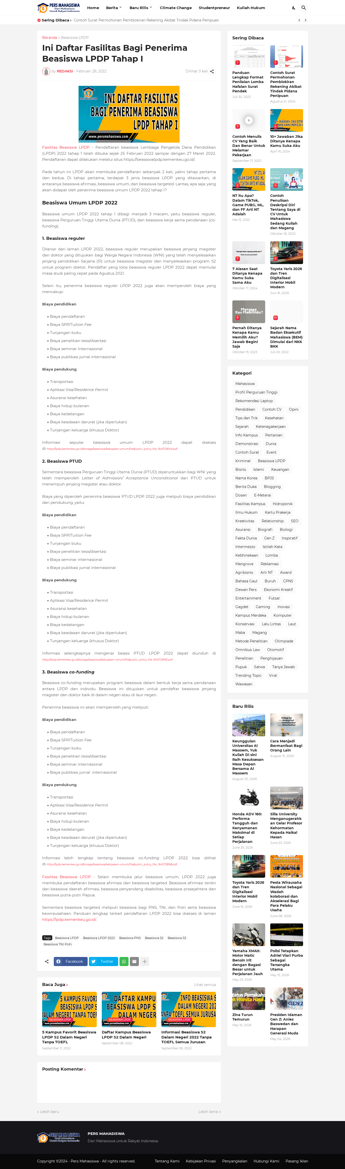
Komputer (283, 615)
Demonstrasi (246, 443)
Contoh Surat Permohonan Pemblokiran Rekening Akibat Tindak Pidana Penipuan (286, 84)
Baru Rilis (139, 7)
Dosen (241, 495)
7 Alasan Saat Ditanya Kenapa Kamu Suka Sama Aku (247, 276)
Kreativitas (244, 521)
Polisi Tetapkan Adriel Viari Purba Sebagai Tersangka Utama (286, 960)
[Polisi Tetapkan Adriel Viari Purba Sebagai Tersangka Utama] (286, 934)
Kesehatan (274, 418)
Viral (273, 675)
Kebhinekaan (246, 555)
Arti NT (266, 572)
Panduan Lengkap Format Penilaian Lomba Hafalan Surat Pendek (248, 81)
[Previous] (299, 20)
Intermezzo (245, 546)
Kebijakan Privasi (201, 1161)
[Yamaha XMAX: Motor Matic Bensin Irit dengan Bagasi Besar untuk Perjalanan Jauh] (248, 934)
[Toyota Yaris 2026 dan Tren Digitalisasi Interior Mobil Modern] (248, 866)
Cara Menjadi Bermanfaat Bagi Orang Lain (286, 745)
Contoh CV (272, 409)
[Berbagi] (212, 71)
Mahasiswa (245, 383)
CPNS (288, 581)
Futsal (274, 598)
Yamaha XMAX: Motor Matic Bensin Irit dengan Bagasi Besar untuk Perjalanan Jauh (247, 962)
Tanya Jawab (283, 667)
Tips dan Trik (246, 418)
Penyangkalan (234, 1161)
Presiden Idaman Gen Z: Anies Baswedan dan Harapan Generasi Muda (286, 1023)
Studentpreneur (214, 7)
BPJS (269, 478)
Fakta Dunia (246, 538)
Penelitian (244, 658)
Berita (112, 7)
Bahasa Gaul (246, 581)
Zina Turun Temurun (242, 1017)
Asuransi (243, 529)
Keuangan (280, 469)
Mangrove (244, 564)
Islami (258, 469)
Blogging (272, 486)
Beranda (49, 38)
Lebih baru (49, 1111)
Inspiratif (290, 538)
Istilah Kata (272, 546)
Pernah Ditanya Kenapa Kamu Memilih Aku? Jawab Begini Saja (247, 337)
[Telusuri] (304, 8)
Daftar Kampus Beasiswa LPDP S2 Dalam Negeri (126, 1035)
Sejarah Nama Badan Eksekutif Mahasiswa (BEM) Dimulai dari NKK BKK (286, 337)
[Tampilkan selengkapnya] (144, 961)
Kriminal (243, 461)
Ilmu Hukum (246, 512)
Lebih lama (208, 1111)
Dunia (271, 443)
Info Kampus (246, 435)
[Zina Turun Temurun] (248, 998)
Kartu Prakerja (277, 512)
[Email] (134, 961)
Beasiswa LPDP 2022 (99, 938)
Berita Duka (246, 486)
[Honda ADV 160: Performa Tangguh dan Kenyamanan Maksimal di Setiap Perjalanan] (248, 798)
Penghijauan (271, 658)
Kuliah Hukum (251, 7)
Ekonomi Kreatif (278, 589)
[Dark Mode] (294, 8)
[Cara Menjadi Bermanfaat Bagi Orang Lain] (286, 725)
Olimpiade (284, 641)
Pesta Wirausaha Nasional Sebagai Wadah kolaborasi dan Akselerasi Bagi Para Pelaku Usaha (286, 896)
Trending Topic (248, 675)
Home (93, 7)
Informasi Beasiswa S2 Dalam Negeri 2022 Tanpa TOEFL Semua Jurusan (186, 1037)
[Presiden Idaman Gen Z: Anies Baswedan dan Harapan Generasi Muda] (286, 998)
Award (285, 572)
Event (271, 452)
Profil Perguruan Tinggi (256, 392)
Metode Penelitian (251, 641)
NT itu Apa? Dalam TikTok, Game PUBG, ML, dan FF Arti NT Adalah (248, 204)
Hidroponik (282, 504)
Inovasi (284, 607)
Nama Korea (246, 478)
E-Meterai (262, 495)
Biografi (265, 529)
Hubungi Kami (266, 1161)
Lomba (271, 555)
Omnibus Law (247, 649)
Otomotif (275, 649)
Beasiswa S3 (177, 938)
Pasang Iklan (297, 1161)
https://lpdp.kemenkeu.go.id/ (69, 919)
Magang (259, 632)
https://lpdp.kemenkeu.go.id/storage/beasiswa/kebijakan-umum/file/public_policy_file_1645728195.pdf (107, 659)
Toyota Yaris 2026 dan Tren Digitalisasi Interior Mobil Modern (286, 278)
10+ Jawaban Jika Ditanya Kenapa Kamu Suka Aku (286, 141)
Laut (292, 624)
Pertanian (273, 435)
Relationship (273, 521)
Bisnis (240, 469)
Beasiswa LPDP (75, 38)
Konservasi (245, 624)
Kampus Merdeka (250, 615)
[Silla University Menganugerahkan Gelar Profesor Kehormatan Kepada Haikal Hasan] (286, 798)
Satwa (259, 667)
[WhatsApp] (124, 961)
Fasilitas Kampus (250, 504)
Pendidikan (245, 409)
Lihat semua (205, 984)
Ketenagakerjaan (271, 426)
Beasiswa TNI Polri (58, 944)
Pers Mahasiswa (85, 1161)
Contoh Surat (247, 452)
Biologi (286, 529)
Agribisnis (244, 572)
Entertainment (248, 598)
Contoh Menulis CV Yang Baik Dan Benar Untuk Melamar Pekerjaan (133, 20)
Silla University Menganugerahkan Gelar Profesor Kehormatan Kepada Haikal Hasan (286, 825)
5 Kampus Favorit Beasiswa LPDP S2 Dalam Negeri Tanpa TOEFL (69, 1037)
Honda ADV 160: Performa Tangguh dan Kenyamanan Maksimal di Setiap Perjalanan (247, 828)
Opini (294, 409)
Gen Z (269, 538)
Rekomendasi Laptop (254, 401)
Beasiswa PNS (130, 938)
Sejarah (242, 426)
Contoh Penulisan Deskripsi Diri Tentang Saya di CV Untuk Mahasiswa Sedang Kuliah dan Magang (285, 211)
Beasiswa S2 (154, 938)
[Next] (305, 20)
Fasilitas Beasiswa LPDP (66, 147)
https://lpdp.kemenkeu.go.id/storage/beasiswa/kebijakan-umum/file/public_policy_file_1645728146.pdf (112, 449)
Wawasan (243, 684)
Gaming (263, 607)
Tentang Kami (167, 1161)
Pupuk (241, 667)
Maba (240, 632)
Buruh (270, 581)
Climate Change (176, 7)
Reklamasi (270, 564)
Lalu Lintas (271, 624)
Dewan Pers (246, 589)
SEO (295, 521)
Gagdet (242, 607)
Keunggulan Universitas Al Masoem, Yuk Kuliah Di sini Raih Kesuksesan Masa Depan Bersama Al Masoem (248, 757)
